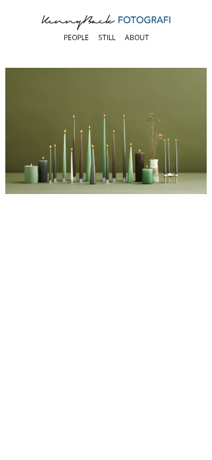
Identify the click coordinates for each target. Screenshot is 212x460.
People (76, 37)
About (137, 37)
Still (106, 37)
